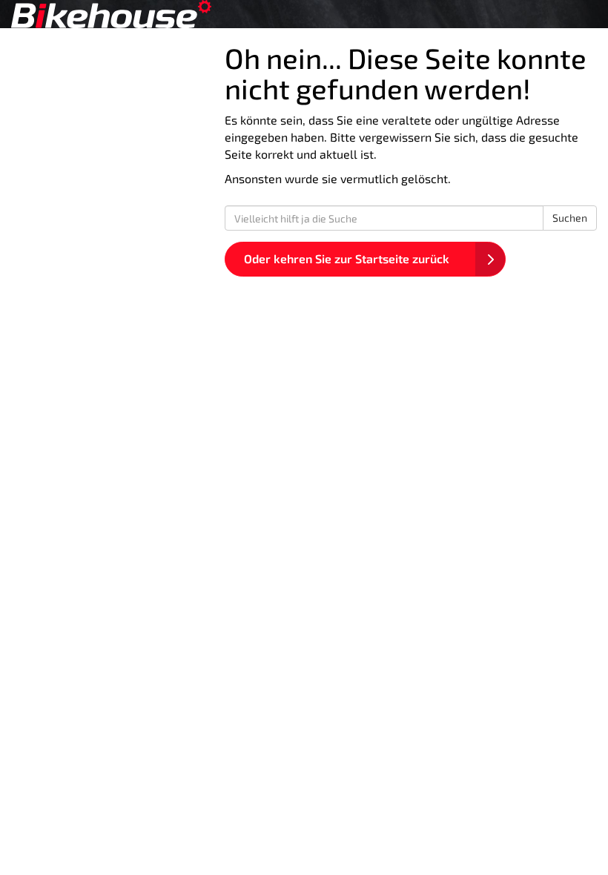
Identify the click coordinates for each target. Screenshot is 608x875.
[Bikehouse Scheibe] (152, 14)
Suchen (569, 217)
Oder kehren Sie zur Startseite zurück (346, 258)
